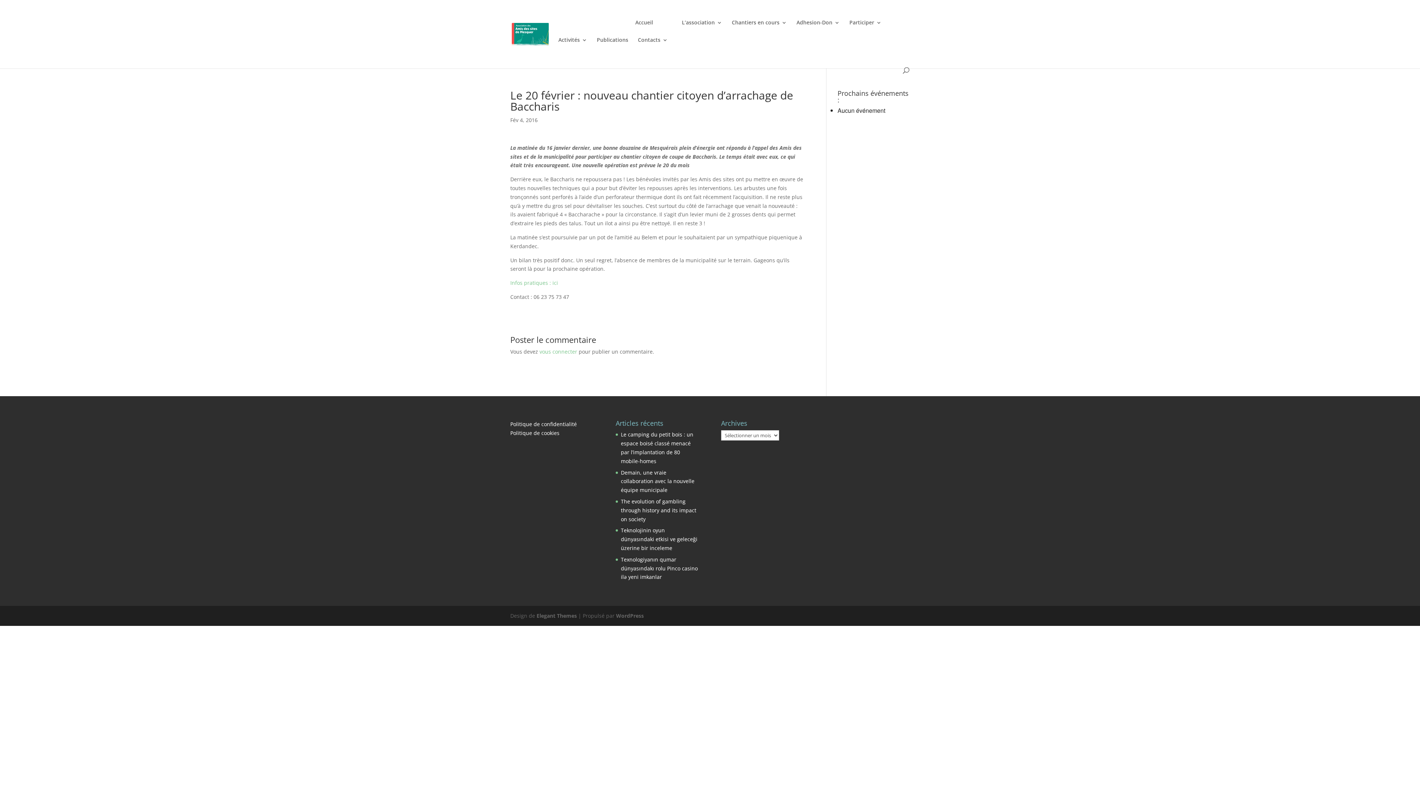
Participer (861, 23)
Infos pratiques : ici (534, 282)
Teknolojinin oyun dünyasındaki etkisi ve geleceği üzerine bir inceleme (659, 539)
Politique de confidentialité (543, 424)
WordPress (630, 615)
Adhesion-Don (814, 23)
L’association (698, 23)
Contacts (649, 40)
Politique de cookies (534, 432)
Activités (569, 40)
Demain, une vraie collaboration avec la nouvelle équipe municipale (657, 481)
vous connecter (558, 351)
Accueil (644, 23)
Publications (612, 40)
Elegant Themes (557, 615)
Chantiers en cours (756, 23)
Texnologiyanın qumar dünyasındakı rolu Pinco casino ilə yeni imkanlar (659, 568)
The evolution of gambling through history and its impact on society (658, 510)
